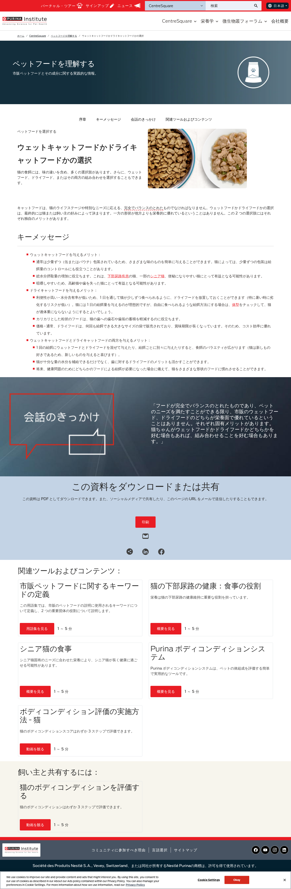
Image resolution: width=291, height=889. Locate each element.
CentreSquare (37, 35)
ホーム (20, 35)
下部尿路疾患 (118, 276)
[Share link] (129, 551)
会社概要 (280, 20)
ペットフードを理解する (64, 35)
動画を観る (35, 749)
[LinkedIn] (145, 551)
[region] (145, 880)
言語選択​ (159, 850)
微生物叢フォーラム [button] (242, 20)
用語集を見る (37, 628)
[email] (145, 535)
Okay (237, 879)
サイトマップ (185, 850)
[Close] (284, 880)
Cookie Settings (209, 879)
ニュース (125, 5)
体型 (235, 304)
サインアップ (97, 5)
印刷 (145, 522)
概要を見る (166, 628)
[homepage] (24, 20)
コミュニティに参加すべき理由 (118, 850)
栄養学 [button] (207, 20)
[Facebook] (161, 551)
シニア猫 (157, 276)
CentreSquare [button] (177, 20)
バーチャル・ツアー (58, 6)
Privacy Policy (135, 884)
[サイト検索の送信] (257, 6)
